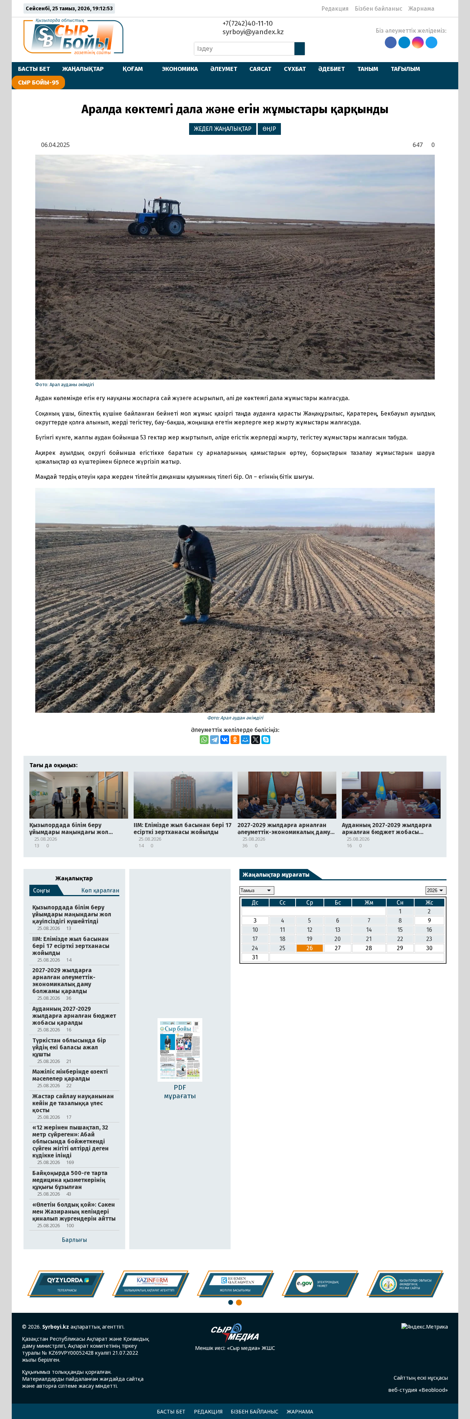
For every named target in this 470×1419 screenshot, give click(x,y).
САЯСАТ (260, 68)
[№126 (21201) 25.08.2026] (180, 1050)
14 (369, 929)
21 (369, 938)
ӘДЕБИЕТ (331, 68)
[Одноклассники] (235, 739)
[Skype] (265, 739)
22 (400, 938)
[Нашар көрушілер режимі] (442, 8)
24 (255, 948)
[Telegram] (214, 739)
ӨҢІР (269, 128)
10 (255, 929)
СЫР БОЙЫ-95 (38, 82)
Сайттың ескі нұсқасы (421, 1377)
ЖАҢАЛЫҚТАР (83, 68)
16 (429, 929)
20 (338, 938)
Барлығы (74, 1239)
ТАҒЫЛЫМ (405, 68)
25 (282, 948)
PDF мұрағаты (180, 1091)
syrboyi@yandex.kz (252, 32)
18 (282, 938)
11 (282, 929)
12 (309, 929)
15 (400, 929)
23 (429, 938)
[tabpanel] (405, 1284)
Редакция (335, 8)
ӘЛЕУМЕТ (223, 68)
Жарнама (421, 8)
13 (337, 929)
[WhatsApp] (204, 739)
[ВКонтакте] (224, 739)
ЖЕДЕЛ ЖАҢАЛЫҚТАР (223, 128)
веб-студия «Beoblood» (418, 1389)
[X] (255, 739)
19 (309, 938)
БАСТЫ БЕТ (34, 68)
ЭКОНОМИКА (180, 68)
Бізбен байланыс (378, 8)
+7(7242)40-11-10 (247, 23)
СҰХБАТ (295, 68)
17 (255, 938)
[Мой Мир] (245, 739)
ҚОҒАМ (133, 68)
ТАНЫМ (367, 68)
